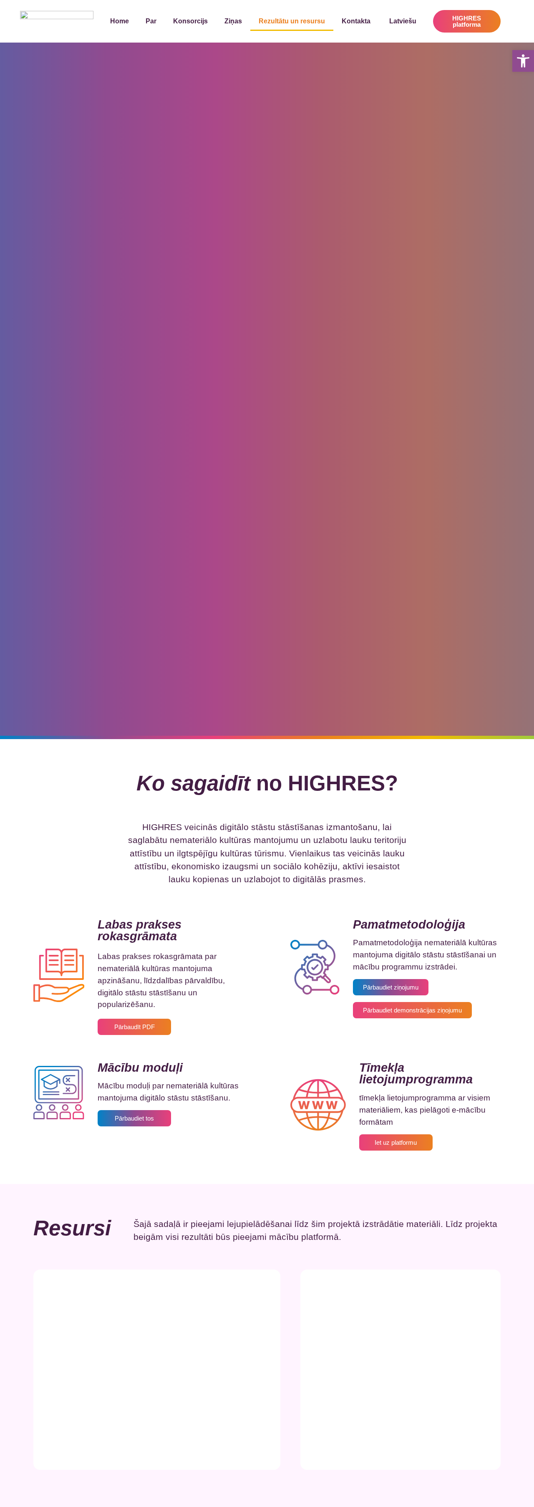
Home (119, 21)
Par (151, 21)
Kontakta (356, 21)
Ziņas (233, 21)
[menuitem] (402, 21)
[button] (523, 61)
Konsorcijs (190, 21)
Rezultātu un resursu (292, 21)
